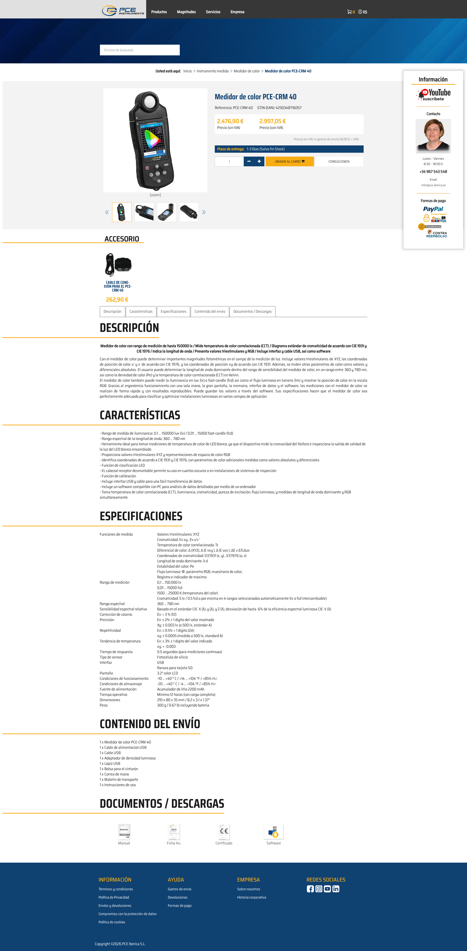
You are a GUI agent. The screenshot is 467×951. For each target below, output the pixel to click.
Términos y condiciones (116, 889)
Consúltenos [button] (339, 161)
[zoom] (155, 195)
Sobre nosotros (248, 889)
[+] (259, 161)
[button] (107, 212)
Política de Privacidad (114, 897)
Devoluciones (178, 897)
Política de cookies (112, 922)
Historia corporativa (251, 897)
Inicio (187, 71)
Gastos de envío (179, 889)
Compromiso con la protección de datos (128, 914)
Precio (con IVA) (271, 127)
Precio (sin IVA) (228, 127)
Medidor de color (247, 71)
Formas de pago (180, 906)
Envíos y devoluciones (115, 906)
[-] (249, 161)
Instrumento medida (213, 71)
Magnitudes (186, 12)
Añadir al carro (288, 161)
